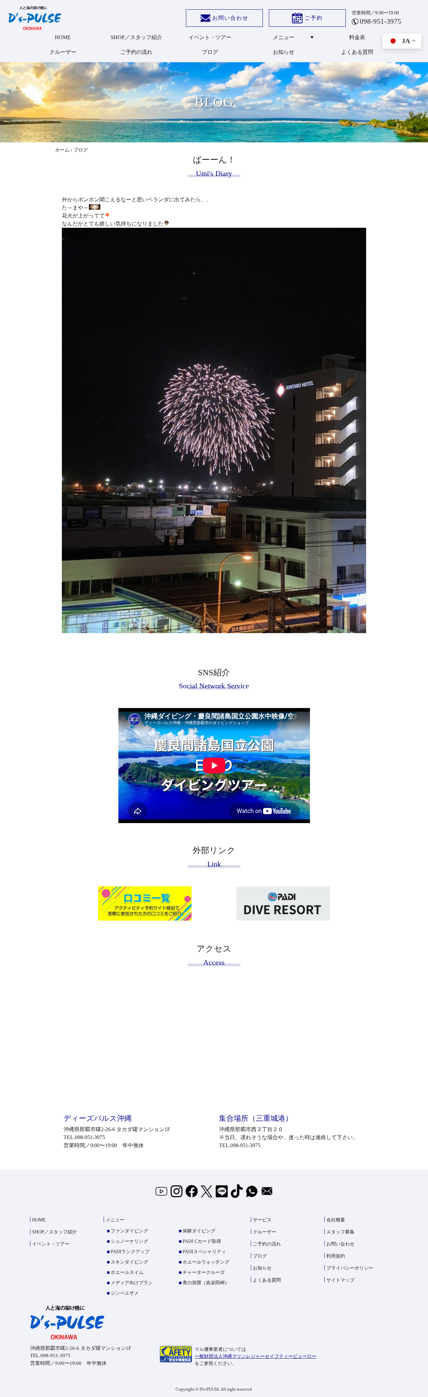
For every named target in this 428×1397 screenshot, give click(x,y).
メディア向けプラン (132, 1282)
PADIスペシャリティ (204, 1251)
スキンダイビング (129, 1262)
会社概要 (335, 1219)
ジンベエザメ (125, 1293)
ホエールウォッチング (206, 1262)
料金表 (357, 37)
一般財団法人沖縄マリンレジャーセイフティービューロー (255, 1356)
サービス (262, 1219)
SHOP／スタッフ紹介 (136, 37)
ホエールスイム (127, 1272)
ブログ (210, 52)
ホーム (62, 150)
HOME (63, 37)
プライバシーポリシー (349, 1268)
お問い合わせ (230, 18)
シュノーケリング (129, 1241)
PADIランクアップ (130, 1251)
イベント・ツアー (210, 37)
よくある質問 (357, 52)
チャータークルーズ (204, 1272)
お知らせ (283, 52)
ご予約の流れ (136, 52)
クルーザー (62, 52)
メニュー (283, 37)
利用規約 (335, 1256)
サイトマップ (340, 1280)
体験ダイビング (199, 1230)
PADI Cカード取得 (202, 1241)
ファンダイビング (129, 1230)
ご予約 (314, 18)
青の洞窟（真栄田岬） (206, 1282)
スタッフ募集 (340, 1231)
